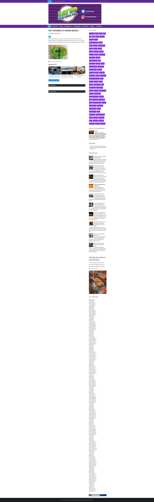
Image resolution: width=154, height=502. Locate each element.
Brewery (91, 39)
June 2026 (91, 301)
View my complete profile (93, 139)
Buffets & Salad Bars (93, 42)
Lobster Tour (97, 84)
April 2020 (91, 377)
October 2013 (91, 479)
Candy (91, 45)
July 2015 (90, 451)
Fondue (96, 72)
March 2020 (91, 378)
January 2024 (91, 323)
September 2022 (92, 343)
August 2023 (91, 330)
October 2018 (91, 400)
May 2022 (90, 348)
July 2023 (90, 331)
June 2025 (91, 307)
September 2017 (92, 417)
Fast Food (99, 69)
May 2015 (90, 454)
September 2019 (92, 385)
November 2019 (92, 382)
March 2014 (91, 472)
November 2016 (92, 430)
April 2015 (91, 455)
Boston (97, 36)
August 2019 (91, 386)
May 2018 (90, 406)
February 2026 (91, 303)
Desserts (98, 63)
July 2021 (90, 361)
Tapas (91, 120)
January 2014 (91, 475)
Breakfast (102, 36)
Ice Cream (96, 81)
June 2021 (91, 363)
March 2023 (91, 336)
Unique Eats (95, 120)
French (97, 75)
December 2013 (92, 476)
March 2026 (91, 302)
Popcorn (104, 102)
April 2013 (91, 487)
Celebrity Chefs (101, 45)
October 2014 (91, 463)
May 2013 (90, 485)
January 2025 (91, 310)
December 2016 (92, 429)
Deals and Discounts (93, 60)
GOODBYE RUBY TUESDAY (99, 194)
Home (49, 1)
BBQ (90, 36)
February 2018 (91, 410)
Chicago (95, 48)
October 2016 (91, 431)
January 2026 (91, 305)
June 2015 (91, 452)
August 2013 (91, 481)
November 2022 (92, 340)
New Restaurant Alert (94, 96)
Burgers (100, 42)
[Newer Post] (51, 80)
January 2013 (91, 491)
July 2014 (90, 467)
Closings (101, 51)
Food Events (101, 72)
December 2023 (92, 324)
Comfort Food (101, 54)
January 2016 (91, 443)
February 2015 (91, 458)
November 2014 (92, 462)
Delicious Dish (92, 63)
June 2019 (91, 389)
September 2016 (92, 433)
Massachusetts (59, 61)
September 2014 (92, 464)
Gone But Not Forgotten (94, 78)
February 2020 (91, 380)
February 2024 (91, 322)
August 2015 (91, 450)
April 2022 (91, 349)
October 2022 (91, 341)
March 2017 (91, 425)
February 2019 (91, 394)
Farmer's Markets (93, 69)
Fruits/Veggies (103, 75)
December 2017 (92, 413)
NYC (90, 99)
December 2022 (92, 339)
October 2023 (91, 327)
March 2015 (91, 456)
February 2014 (91, 474)
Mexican (91, 90)
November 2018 (92, 398)
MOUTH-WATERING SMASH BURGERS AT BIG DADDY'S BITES (99, 245)
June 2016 (91, 437)
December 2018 (92, 397)
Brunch (96, 39)
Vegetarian (101, 120)
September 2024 (92, 314)
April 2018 (91, 408)
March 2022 (91, 351)
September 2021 (92, 359)
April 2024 (91, 320)
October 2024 (91, 312)
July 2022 (90, 345)
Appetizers (92, 33)
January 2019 (91, 396)
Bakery (100, 33)
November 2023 (92, 326)
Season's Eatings (93, 111)
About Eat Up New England (58, 1)
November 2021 (92, 356)
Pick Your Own (101, 99)
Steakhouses (101, 117)
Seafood (98, 108)
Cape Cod (95, 45)
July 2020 (90, 375)
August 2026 (91, 299)
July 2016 (90, 435)
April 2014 (91, 471)
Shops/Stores (92, 114)
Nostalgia (101, 96)
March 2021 (91, 365)
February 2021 (91, 367)
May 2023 (90, 334)
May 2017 (90, 422)
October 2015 (91, 447)
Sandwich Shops (93, 108)
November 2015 (92, 446)
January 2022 (91, 353)
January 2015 (91, 459)
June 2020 (91, 376)
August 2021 (91, 360)
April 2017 (91, 423)
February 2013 (91, 489)
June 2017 (91, 421)
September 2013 (92, 480)
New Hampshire (97, 93)
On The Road (95, 99)
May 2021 (90, 364)
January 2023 (91, 338)
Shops (98, 111)
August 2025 (91, 306)
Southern (95, 117)
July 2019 (90, 388)
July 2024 (90, 316)
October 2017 (91, 415)
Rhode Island (100, 105)
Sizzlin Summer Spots (100, 114)
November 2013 (92, 478)
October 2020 (91, 371)
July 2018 (90, 404)
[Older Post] (56, 80)
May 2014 (90, 470)
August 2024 (91, 315)
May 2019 (90, 390)
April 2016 (91, 439)
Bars (104, 33)
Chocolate (96, 51)
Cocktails (91, 54)
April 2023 (91, 335)
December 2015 (92, 445)
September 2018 (92, 401)
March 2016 (91, 441)
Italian (101, 81)
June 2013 (91, 484)
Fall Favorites (100, 66)
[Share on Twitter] (49, 37)
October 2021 (91, 357)
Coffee (96, 54)
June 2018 (91, 405)
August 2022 (91, 344)
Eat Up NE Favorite (93, 66)
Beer (93, 36)
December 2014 (92, 460)
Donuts (102, 63)
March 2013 (91, 488)
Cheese (91, 48)
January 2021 (91, 368)
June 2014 (91, 468)
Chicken (99, 48)
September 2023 (92, 328)
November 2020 (92, 369)
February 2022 (91, 352)
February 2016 (91, 442)
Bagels (51, 61)
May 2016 (90, 438)
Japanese (91, 84)
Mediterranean (99, 87)
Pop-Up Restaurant (97, 102)
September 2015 (92, 448)
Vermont (97, 123)
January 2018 (91, 411)
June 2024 (91, 318)
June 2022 (91, 347)
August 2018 (91, 402)
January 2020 (91, 381)
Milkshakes (96, 90)
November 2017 (92, 414)
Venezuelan (92, 123)
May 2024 (90, 319)
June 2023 (91, 332)
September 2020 (92, 372)
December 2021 (92, 355)
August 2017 (91, 418)
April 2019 (91, 392)
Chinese (91, 51)
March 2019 (91, 393)
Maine (102, 84)
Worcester (103, 123)
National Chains (103, 90)
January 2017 (91, 427)
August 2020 (91, 373)
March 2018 (91, 409)
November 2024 (92, 311)
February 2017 (91, 426)
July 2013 (90, 483)
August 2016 (91, 434)
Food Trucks (92, 75)
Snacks (91, 117)
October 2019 (91, 384)
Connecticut (92, 57)
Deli (99, 60)
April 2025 (91, 308)
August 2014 (91, 466)
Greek (102, 78)
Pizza (91, 102)
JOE (96, 131)
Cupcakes (98, 57)
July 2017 (90, 419)
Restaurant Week (93, 105)
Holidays (54, 61)
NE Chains (91, 93)
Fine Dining (92, 72)
